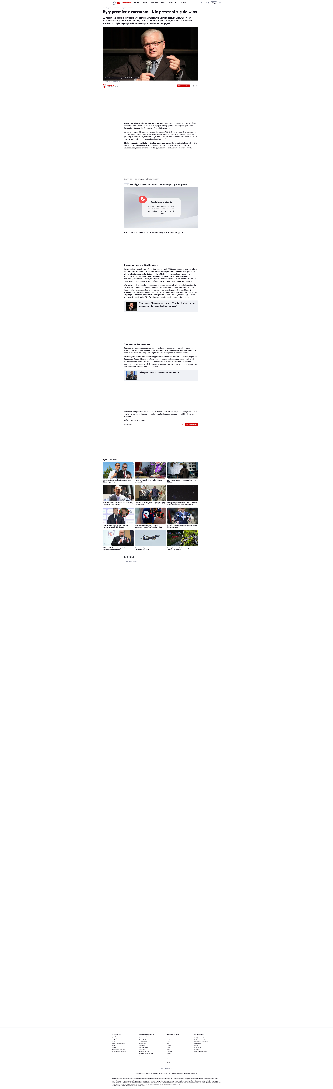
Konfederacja (197, 1043)
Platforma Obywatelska (199, 1039)
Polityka (183, 3)
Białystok (169, 1053)
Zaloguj (214, 3)
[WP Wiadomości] (125, 2)
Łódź (168, 1043)
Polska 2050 (197, 1049)
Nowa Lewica (197, 1047)
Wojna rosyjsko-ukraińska (118, 1038)
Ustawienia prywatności (190, 1073)
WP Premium (154, 3)
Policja (113, 1041)
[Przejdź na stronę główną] (114, 4)
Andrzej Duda (142, 1043)
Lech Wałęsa (142, 1055)
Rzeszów (169, 1060)
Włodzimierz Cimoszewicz (134, 123)
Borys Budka (142, 1049)
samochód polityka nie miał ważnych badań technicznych (170, 281)
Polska (136, 3)
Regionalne (172, 3)
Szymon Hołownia (143, 1047)
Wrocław (169, 1039)
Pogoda (163, 3)
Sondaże (114, 1047)
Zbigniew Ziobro (143, 1041)
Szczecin (169, 1045)
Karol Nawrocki (142, 1057)
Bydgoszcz (169, 1051)
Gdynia (168, 1055)
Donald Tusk (142, 1045)
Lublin (168, 1062)
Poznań (168, 1047)
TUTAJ (183, 232)
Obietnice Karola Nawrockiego (119, 1049)
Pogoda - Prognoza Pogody (118, 1043)
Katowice (169, 1059)
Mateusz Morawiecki (144, 1038)
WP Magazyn (115, 1036)
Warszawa (169, 1038)
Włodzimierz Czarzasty (144, 1051)
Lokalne (168, 1036)
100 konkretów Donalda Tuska (119, 1051)
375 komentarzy (184, 86)
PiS (195, 1036)
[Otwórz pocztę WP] (202, 2)
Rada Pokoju (115, 1039)
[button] (207, 3)
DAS (112, 85)
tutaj (144, 1085)
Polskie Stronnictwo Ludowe (201, 1041)
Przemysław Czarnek (144, 1039)
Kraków (168, 1041)
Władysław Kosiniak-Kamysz (146, 1053)
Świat (145, 3)
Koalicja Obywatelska (199, 1038)
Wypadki (114, 1045)
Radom (168, 1057)
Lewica (196, 1045)
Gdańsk (168, 1049)
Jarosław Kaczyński (144, 1036)
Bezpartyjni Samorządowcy (200, 1051)
